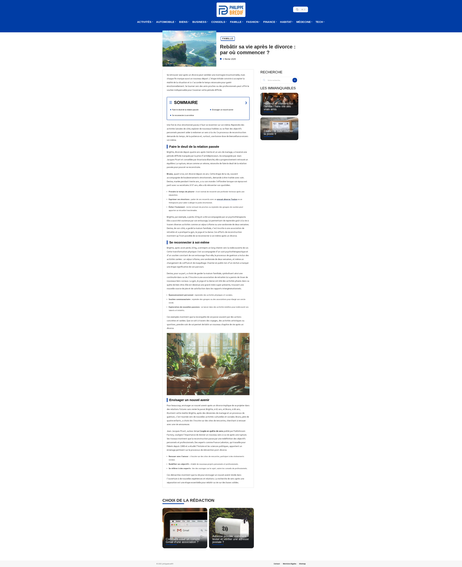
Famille (227, 38)
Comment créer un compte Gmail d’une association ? (183, 540)
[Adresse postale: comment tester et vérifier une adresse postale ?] (231, 528)
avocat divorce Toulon (227, 199)
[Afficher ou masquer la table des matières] (222, 102)
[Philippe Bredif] (231, 10)
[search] (297, 9)
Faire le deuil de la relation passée (185, 110)
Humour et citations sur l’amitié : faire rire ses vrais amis (278, 106)
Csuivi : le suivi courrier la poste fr (278, 132)
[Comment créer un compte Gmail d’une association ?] (184, 528)
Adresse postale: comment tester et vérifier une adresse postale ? (230, 539)
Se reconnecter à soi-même (183, 115)
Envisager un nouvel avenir (222, 110)
